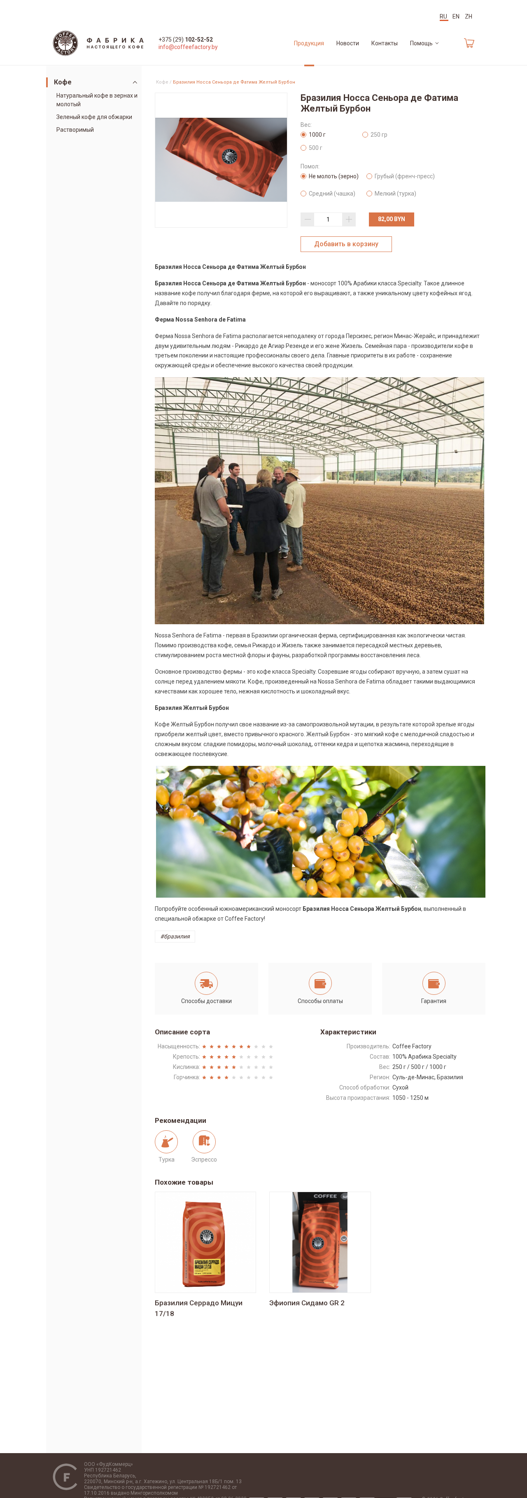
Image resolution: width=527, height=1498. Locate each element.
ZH (468, 16)
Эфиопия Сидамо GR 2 (307, 1303)
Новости (347, 43)
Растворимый (75, 129)
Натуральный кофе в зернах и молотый (97, 99)
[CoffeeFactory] (98, 43)
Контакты (384, 43)
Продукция (309, 43)
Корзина (462, 43)
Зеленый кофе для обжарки (94, 117)
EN (456, 16)
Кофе (63, 82)
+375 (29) (186, 39)
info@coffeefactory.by (188, 47)
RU (444, 16)
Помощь (421, 43)
